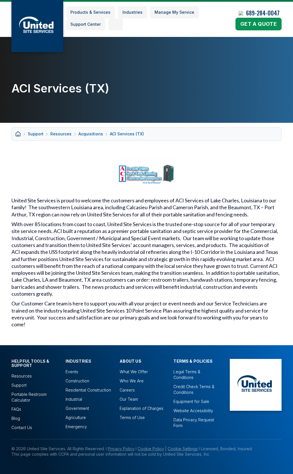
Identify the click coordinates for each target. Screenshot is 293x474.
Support (35, 133)
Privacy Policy (121, 448)
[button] (115, 24)
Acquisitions (90, 133)
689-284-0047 (263, 13)
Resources (61, 133)
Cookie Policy (151, 448)
